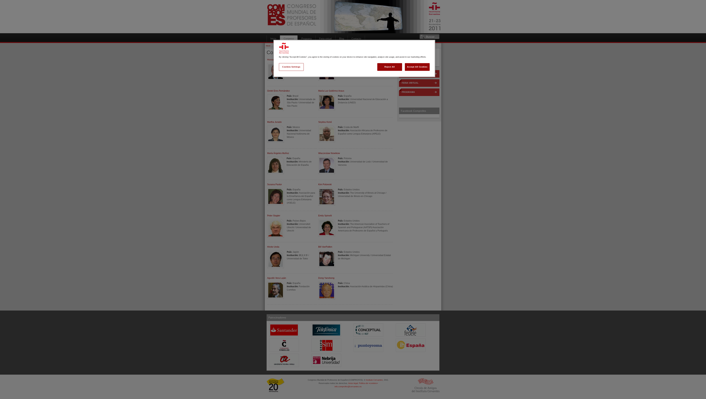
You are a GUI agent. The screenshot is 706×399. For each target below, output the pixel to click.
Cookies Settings (291, 67)
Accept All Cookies (417, 67)
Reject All (389, 67)
